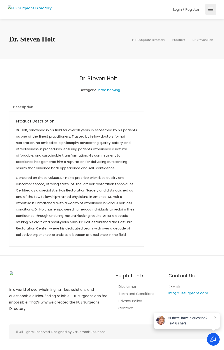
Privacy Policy (130, 301)
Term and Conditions (136, 293)
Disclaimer (127, 286)
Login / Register (186, 9)
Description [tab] (23, 107)
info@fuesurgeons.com (188, 293)
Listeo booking (108, 90)
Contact (125, 308)
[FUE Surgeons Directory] (30, 7)
